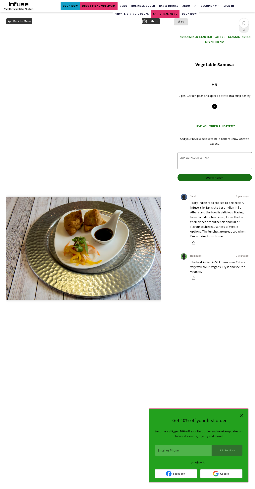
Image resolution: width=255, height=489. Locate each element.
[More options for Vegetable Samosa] (244, 23)
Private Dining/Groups (132, 14)
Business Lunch (143, 6)
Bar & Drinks (168, 6)
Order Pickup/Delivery (99, 6)
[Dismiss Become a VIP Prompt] (241, 415)
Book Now (70, 6)
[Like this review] (194, 242)
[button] (189, 6)
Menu (123, 6)
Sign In (229, 6)
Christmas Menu (165, 14)
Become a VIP (210, 6)
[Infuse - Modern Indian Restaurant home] (21, 6)
